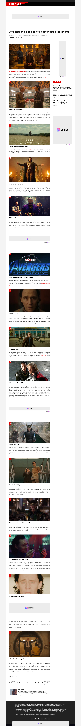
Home (10, 29)
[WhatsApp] (15, 40)
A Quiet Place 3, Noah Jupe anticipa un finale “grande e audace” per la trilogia (60, 102)
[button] (71, 4)
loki (16, 676)
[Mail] (42, 719)
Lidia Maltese (12, 37)
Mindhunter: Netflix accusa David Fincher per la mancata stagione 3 (62, 94)
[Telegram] (21, 40)
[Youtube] (71, 1)
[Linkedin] (18, 40)
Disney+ (34, 662)
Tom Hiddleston (28, 149)
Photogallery (14, 29)
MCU (11, 73)
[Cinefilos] (15, 4)
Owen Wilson (43, 355)
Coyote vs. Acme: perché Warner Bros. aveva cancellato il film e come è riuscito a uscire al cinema (62, 87)
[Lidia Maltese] (13, 693)
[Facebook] (63, 1)
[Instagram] (65, 1)
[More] (24, 40)
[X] (69, 1)
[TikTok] (67, 1)
